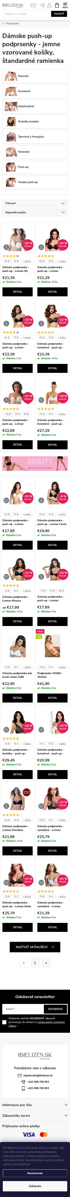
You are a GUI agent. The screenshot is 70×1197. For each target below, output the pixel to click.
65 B (7, 261)
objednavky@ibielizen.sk (38, 1075)
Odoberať (55, 1009)
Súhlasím (35, 1186)
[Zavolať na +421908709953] (42, 5)
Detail (17, 292)
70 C (51, 414)
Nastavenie (35, 1173)
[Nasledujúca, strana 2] (35, 962)
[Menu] (65, 5)
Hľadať (59, 14)
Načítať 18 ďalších (32, 947)
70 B (16, 261)
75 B (17, 414)
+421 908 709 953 (38, 1082)
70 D (51, 744)
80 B (26, 414)
